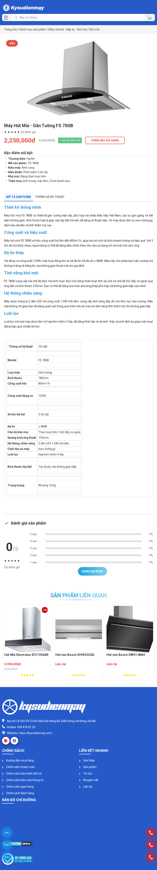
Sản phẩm (89, 767)
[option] (78, 79)
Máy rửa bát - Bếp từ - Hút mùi (67, 29)
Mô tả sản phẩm (18, 196)
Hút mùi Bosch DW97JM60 (94, 655)
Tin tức (87, 773)
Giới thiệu (89, 760)
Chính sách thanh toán (20, 767)
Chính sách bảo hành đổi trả (24, 773)
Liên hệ (87, 786)
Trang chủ (10, 29)
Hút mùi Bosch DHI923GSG (43, 655)
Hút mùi (94, 29)
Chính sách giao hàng (20, 786)
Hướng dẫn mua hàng (20, 760)
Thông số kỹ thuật (50, 196)
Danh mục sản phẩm (32, 29)
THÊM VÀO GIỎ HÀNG (105, 140)
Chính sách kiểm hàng (20, 793)
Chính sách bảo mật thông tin (25, 780)
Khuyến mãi (90, 780)
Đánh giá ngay (92, 571)
